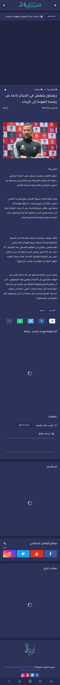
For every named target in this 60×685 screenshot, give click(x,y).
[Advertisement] (30, 53)
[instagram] (9, 553)
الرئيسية (50, 90)
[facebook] (50, 553)
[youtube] (36, 553)
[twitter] (23, 553)
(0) (4, 108)
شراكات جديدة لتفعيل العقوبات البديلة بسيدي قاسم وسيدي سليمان (22, 17)
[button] (41, 321)
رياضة (37, 90)
